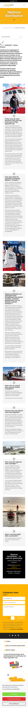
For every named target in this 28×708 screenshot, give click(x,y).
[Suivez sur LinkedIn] (15, 635)
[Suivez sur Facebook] (10, 635)
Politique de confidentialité (16, 629)
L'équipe (8, 641)
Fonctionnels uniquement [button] (14, 699)
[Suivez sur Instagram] (18, 635)
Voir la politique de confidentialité (11, 689)
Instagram (13, 567)
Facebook (17, 565)
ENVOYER (20, 618)
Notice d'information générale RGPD (15, 645)
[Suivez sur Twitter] (12, 635)
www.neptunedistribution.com (14, 568)
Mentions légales (10, 650)
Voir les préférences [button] (14, 703)
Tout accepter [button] (14, 694)
